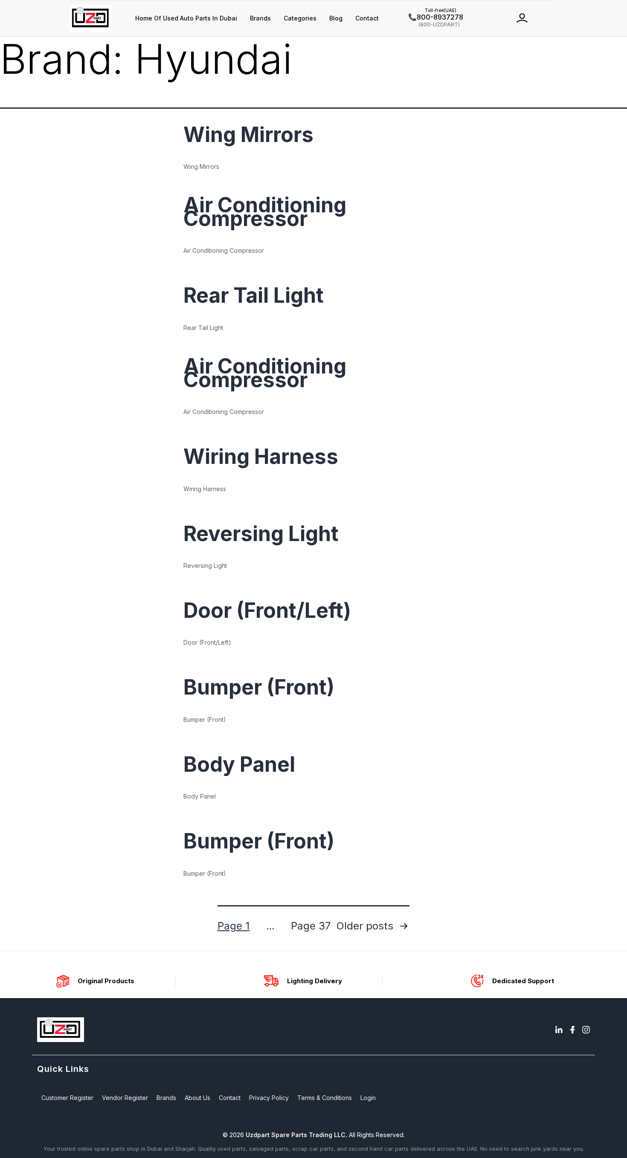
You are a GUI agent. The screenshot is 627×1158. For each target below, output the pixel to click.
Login (368, 1097)
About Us (197, 1097)
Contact (367, 18)
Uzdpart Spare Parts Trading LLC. (296, 1134)
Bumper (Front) (258, 687)
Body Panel (239, 764)
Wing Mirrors (248, 135)
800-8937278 (435, 17)
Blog (336, 18)
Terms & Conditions (324, 1097)
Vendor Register (125, 1097)
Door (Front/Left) (267, 610)
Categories (300, 18)
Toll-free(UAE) (432, 10)
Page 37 (311, 926)
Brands (260, 18)
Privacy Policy (269, 1097)
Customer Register (67, 1097)
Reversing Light (261, 534)
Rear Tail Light (253, 295)
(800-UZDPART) (434, 24)
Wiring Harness (260, 456)
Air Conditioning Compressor (264, 212)
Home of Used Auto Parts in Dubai (186, 18)
